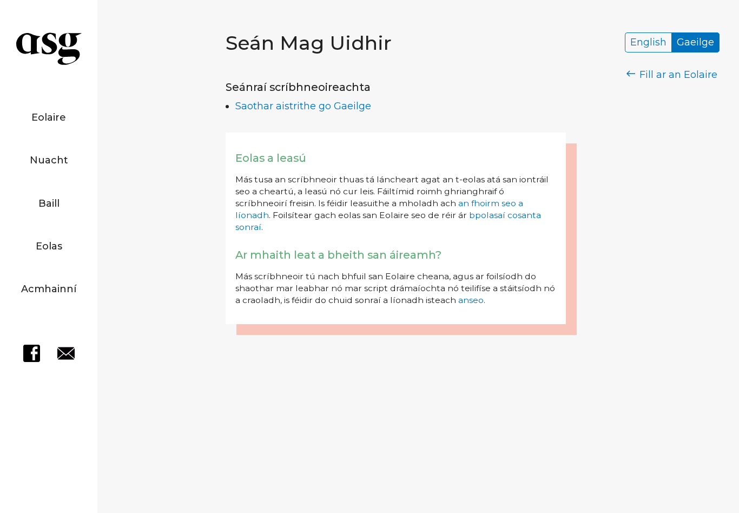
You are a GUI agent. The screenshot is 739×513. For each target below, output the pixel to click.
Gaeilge (695, 43)
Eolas (49, 246)
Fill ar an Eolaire (677, 75)
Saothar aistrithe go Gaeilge (303, 106)
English (648, 43)
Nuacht (49, 160)
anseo (471, 300)
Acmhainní (48, 289)
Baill (49, 203)
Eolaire (48, 117)
